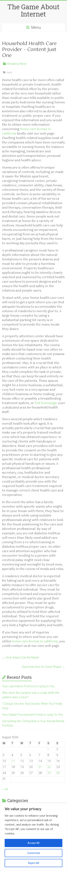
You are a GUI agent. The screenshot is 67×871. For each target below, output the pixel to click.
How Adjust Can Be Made (20, 657)
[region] (33, 837)
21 (40, 767)
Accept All (33, 842)
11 (13, 761)
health (9, 72)
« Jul (5, 789)
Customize (33, 853)
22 (49, 767)
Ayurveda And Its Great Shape (43, 667)
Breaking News (17, 64)
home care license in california (26, 131)
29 (49, 773)
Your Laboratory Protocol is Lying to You (28, 686)
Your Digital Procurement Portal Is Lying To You (32, 714)
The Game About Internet (33, 10)
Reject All (33, 863)
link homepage (46, 403)
